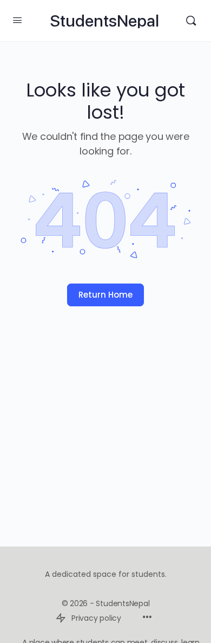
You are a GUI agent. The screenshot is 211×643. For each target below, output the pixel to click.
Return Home (105, 294)
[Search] (190, 20)
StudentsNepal (104, 21)
